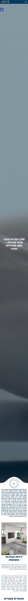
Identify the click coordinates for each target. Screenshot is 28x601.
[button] (25, 1)
